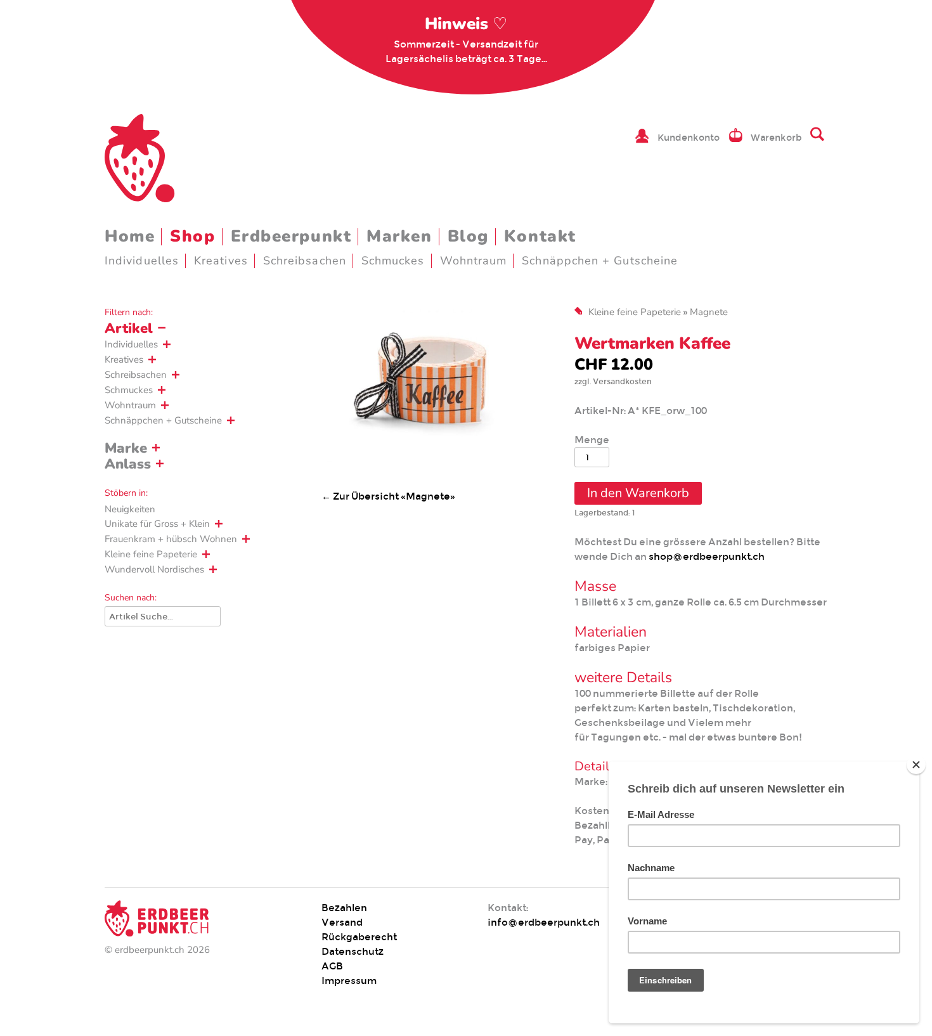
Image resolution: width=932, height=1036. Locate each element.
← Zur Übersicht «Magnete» (388, 496)
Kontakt (540, 236)
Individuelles (142, 260)
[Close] (916, 764)
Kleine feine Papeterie (151, 554)
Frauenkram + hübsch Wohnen (171, 539)
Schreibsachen (304, 260)
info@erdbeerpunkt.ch (544, 922)
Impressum (349, 980)
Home (130, 236)
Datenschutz (352, 951)
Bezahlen (344, 908)
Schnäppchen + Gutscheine (600, 260)
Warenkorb (776, 137)
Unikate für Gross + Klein (157, 523)
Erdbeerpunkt (291, 236)
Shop (192, 236)
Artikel (129, 328)
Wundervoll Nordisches (154, 569)
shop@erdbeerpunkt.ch (707, 556)
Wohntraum (473, 260)
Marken (399, 236)
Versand (342, 922)
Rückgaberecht (359, 937)
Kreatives (221, 260)
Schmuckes (393, 260)
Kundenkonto (688, 137)
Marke (126, 448)
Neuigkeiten (130, 509)
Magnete (709, 312)
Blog (468, 236)
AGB (332, 966)
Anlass (128, 464)
